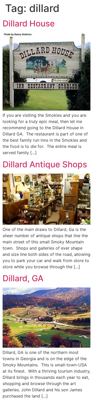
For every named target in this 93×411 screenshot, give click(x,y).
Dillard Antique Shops (45, 164)
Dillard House (29, 23)
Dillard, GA (23, 278)
